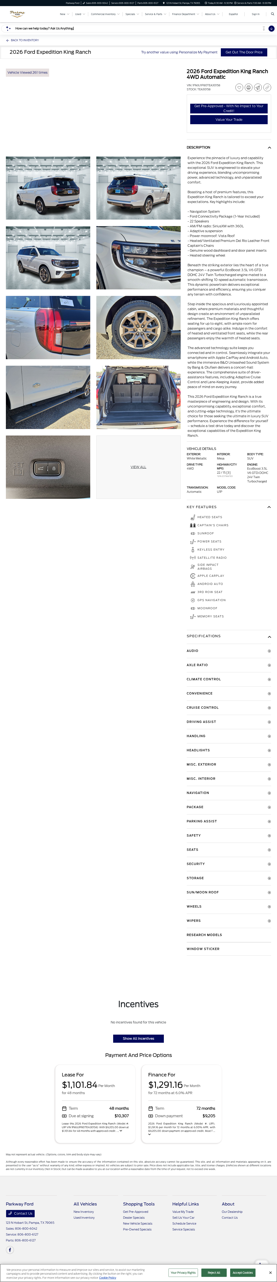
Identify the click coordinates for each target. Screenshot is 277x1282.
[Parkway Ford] (24, 14)
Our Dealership (232, 1211)
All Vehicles (85, 1204)
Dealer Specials (134, 1217)
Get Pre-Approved (135, 1211)
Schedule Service (184, 1223)
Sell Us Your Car (183, 1217)
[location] (164, 3)
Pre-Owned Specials (137, 1229)
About (228, 1204)
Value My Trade (183, 1211)
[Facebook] (10, 1250)
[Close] (270, 1272)
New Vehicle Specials (137, 1223)
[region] (138, 1273)
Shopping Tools (139, 1204)
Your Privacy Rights (183, 1272)
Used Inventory (84, 1217)
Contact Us (22, 1213)
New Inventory (84, 1211)
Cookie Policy (107, 1277)
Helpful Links (185, 1204)
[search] (272, 14)
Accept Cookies (243, 1272)
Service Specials (183, 1229)
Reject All (214, 1272)
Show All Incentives (138, 1038)
